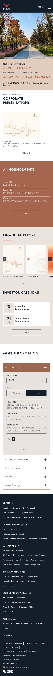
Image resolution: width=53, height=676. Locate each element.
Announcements (33, 576)
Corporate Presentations (13, 576)
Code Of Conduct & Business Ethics (18, 607)
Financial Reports (10, 581)
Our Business (8, 513)
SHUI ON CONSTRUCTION (35, 643)
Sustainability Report (12, 560)
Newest (16, 393)
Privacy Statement (19, 655)
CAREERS (7, 636)
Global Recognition (31, 564)
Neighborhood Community (14, 534)
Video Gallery (37, 624)
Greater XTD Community (13, 529)
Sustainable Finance (37, 555)
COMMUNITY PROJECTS (15, 525)
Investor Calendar (28, 581)
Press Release (22, 624)
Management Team (25, 513)
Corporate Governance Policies (16, 602)
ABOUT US (8, 503)
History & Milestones (12, 517)
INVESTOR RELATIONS (14, 572)
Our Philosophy (29, 508)
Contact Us (7, 628)
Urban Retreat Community (14, 539)
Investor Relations (15, 94)
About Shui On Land (11, 508)
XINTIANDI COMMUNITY (12, 643)
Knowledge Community (37, 539)
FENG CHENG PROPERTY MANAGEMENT (20, 651)
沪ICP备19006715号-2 (11, 663)
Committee (20, 598)
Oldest (36, 393)
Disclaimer (6, 655)
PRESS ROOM (9, 619)
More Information (10, 586)
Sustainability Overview (13, 550)
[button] (4, 259)
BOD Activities (9, 612)
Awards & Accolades (33, 517)
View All (26, 153)
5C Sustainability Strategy (14, 555)
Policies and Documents (34, 560)
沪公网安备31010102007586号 (18, 667)
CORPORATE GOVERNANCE (17, 593)
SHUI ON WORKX (11, 647)
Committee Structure (11, 564)
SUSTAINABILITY (11, 546)
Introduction (8, 598)
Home (5, 94)
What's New (8, 624)
